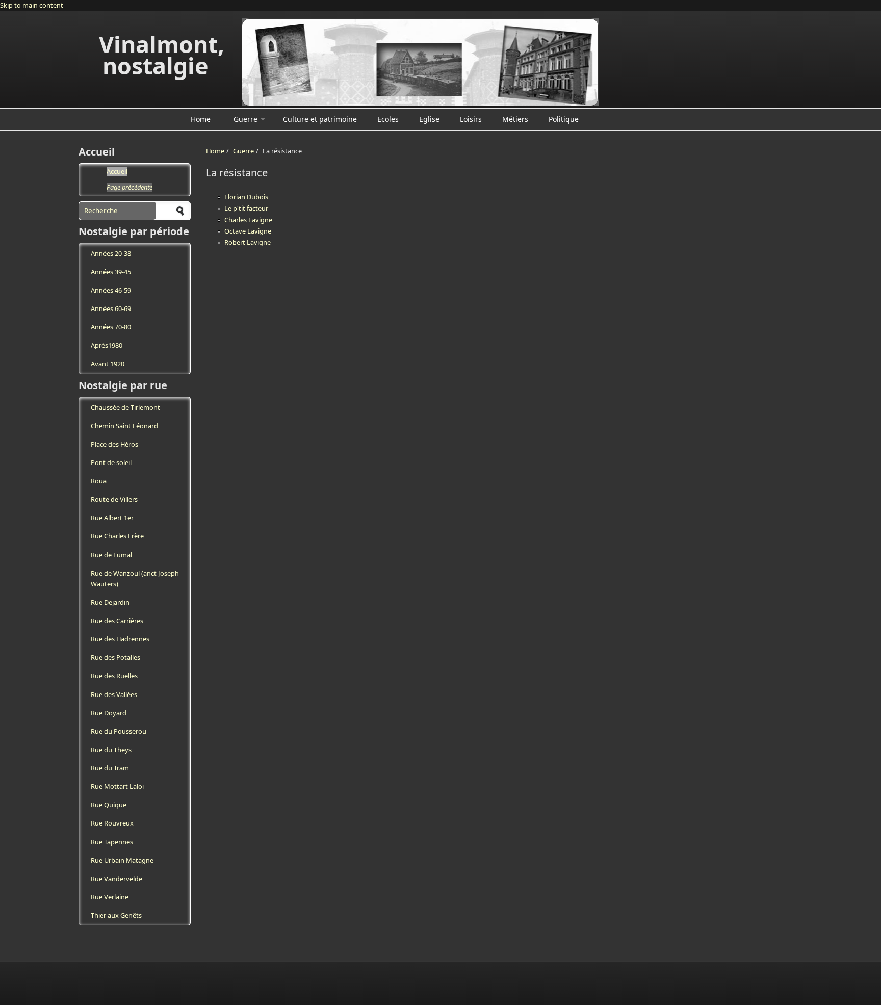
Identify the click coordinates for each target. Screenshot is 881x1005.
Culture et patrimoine (320, 119)
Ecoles (388, 119)
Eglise (429, 119)
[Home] (420, 62)
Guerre (245, 119)
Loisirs (471, 119)
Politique (564, 119)
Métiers (515, 119)
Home (201, 119)
